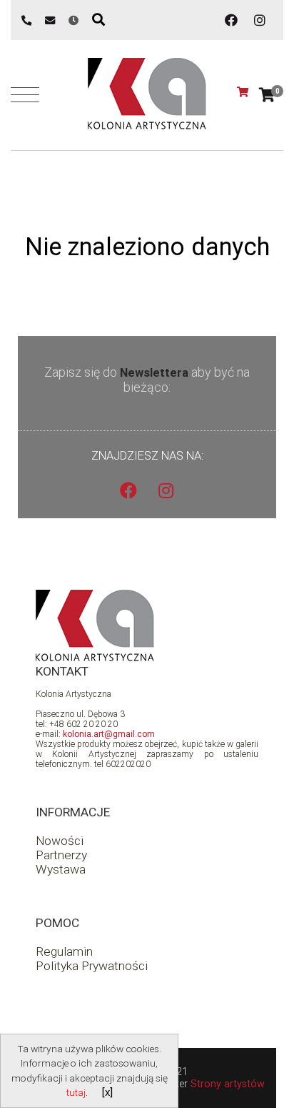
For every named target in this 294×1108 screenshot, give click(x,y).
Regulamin (64, 951)
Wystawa (61, 869)
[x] (107, 1092)
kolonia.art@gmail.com (109, 734)
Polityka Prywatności (92, 966)
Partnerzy (61, 855)
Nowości (59, 841)
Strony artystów (228, 1084)
